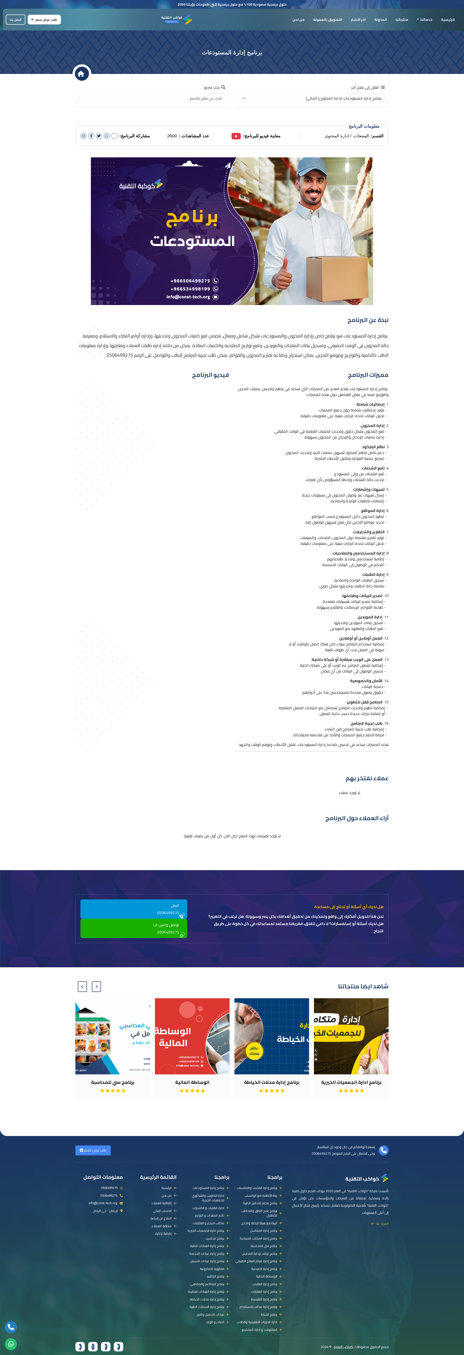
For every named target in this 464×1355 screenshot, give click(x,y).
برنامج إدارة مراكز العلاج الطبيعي (256, 1261)
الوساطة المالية (266, 1276)
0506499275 (321, 1153)
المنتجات (361, 135)
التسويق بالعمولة (327, 19)
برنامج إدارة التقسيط (264, 1299)
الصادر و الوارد (215, 1322)
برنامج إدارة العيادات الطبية (207, 1246)
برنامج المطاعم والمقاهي (207, 1284)
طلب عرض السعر (94, 1150)
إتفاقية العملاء (162, 1203)
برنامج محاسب (214, 1238)
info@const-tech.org (103, 1203)
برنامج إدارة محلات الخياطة (207, 1299)
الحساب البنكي (162, 1211)
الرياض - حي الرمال (105, 1211)
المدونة (380, 19)
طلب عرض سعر (46, 19)
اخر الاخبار (358, 19)
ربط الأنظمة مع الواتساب (261, 1195)
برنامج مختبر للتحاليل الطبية (260, 1203)
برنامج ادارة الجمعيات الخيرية (205, 1230)
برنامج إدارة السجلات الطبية (206, 1306)
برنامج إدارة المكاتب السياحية (258, 1238)
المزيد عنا (382, 1223)
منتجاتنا (402, 19)
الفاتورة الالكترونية (212, 1269)
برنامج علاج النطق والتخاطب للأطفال (259, 1213)
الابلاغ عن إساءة (161, 1218)
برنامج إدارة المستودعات (208, 1188)
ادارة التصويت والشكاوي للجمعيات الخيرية (208, 1198)
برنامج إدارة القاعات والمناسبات (257, 1188)
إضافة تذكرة (163, 1233)
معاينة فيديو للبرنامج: (262, 135)
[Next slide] (82, 986)
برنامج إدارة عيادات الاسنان (207, 1261)
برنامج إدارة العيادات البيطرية (206, 1291)
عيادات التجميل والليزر (210, 1314)
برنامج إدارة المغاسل (263, 1230)
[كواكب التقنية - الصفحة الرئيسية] (177, 19)
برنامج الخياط (269, 1314)
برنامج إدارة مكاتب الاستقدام (258, 1306)
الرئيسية (448, 19)
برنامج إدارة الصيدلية (264, 1269)
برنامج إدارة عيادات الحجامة (206, 1253)
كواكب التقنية (362, 1178)
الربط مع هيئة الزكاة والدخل (259, 1223)
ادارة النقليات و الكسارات (208, 1208)
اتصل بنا (16, 19)
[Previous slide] (96, 986)
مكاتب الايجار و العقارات (208, 1223)
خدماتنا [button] (426, 19)
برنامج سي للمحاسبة (264, 1246)
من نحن (298, 19)
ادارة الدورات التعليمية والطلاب (257, 1322)
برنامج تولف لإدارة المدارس (259, 1253)
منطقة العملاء (162, 1226)
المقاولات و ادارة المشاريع (259, 1329)
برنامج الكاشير (215, 1276)
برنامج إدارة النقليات (264, 1284)
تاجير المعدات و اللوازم (209, 1215)
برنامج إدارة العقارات (264, 1291)
